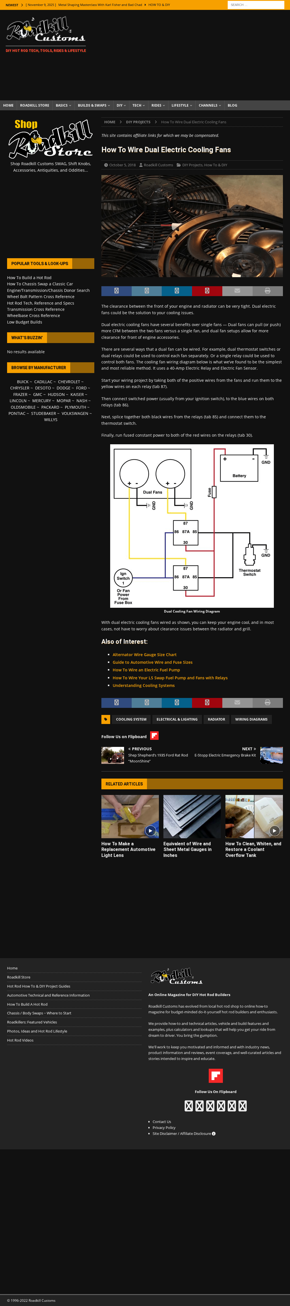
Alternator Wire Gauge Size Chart (145, 654)
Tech (137, 105)
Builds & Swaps (92, 105)
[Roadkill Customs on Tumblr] (221, 1108)
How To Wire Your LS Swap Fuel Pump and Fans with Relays (170, 677)
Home (8, 105)
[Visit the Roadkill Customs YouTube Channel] (242, 1108)
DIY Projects (192, 164)
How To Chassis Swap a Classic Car (40, 283)
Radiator (216, 719)
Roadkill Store (34, 105)
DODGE (64, 388)
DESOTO (43, 388)
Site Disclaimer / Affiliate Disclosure (182, 1133)
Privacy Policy (164, 1127)
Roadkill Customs (158, 164)
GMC (37, 394)
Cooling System (131, 719)
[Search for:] (256, 4)
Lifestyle (180, 105)
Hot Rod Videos (20, 1040)
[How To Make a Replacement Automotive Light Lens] (130, 816)
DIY (119, 105)
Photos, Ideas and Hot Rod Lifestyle (37, 1031)
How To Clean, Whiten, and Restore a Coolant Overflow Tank (253, 849)
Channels (208, 105)
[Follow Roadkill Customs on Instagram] (199, 1108)
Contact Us (162, 1121)
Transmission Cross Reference (36, 309)
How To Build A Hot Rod (27, 1004)
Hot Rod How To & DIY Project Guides (38, 986)
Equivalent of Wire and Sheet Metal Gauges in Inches (187, 849)
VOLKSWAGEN (75, 413)
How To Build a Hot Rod (29, 277)
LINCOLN (18, 400)
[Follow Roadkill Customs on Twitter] (232, 1108)
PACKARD (50, 407)
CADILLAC (43, 381)
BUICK (23, 381)
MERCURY (41, 400)
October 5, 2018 (122, 164)
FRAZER (20, 394)
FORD (81, 388)
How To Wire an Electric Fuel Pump (146, 670)
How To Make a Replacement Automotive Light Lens (128, 849)
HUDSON (56, 394)
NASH (81, 400)
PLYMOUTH (75, 407)
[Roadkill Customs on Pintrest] (210, 1108)
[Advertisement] (191, 55)
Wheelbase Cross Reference (33, 315)
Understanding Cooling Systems (144, 685)
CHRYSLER (19, 388)
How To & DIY (215, 164)
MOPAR (64, 400)
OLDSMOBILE (23, 407)
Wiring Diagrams (251, 719)
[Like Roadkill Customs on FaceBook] (189, 1108)
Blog (232, 105)
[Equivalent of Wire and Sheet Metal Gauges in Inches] (192, 816)
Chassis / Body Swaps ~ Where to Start (39, 1013)
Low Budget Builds (24, 322)
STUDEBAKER (43, 413)
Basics (62, 105)
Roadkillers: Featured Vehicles (32, 1022)
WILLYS (50, 419)
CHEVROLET (69, 381)
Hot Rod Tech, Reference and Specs (40, 303)
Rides (156, 105)
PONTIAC (16, 413)
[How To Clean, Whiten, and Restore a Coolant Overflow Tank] (254, 816)
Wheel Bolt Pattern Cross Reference (40, 296)
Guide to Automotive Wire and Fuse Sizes (153, 662)
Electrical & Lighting (177, 719)
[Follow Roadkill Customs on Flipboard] (216, 1079)
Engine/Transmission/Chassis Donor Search (48, 290)
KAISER (77, 394)
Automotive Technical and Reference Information (48, 995)
